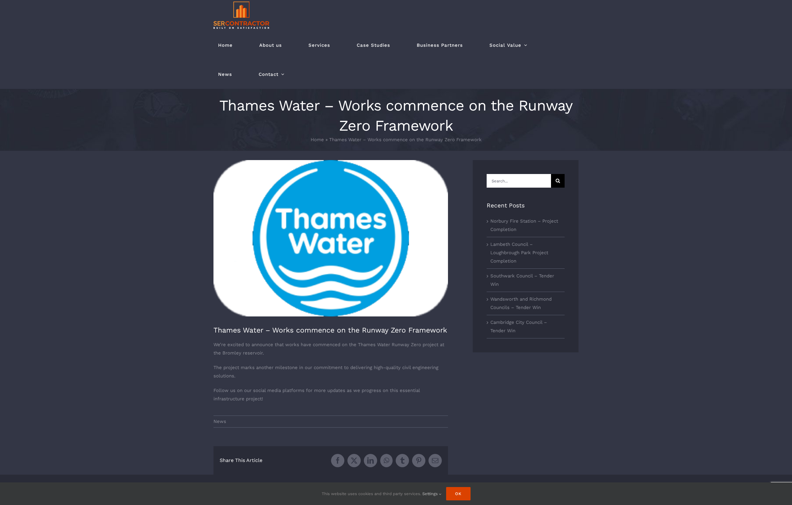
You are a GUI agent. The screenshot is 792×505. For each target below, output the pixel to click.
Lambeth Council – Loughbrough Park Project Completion (519, 253)
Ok (458, 493)
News (219, 421)
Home (317, 139)
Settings (430, 493)
